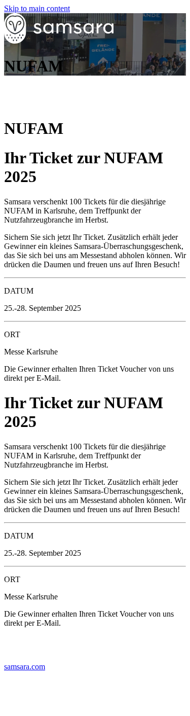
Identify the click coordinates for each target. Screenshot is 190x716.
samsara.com (24, 666)
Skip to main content (37, 8)
